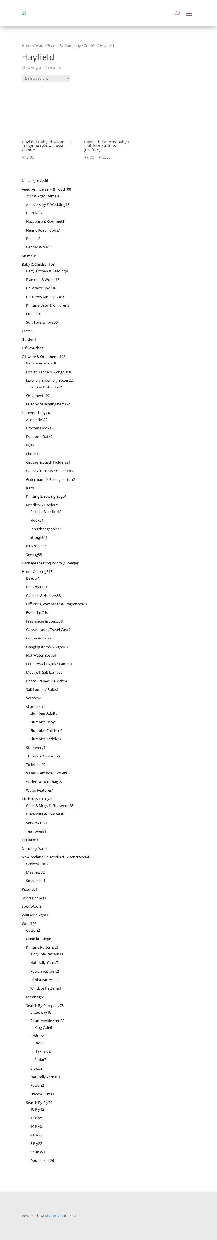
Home (27, 45)
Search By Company (64, 45)
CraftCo (90, 45)
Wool (39, 45)
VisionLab (54, 1216)
